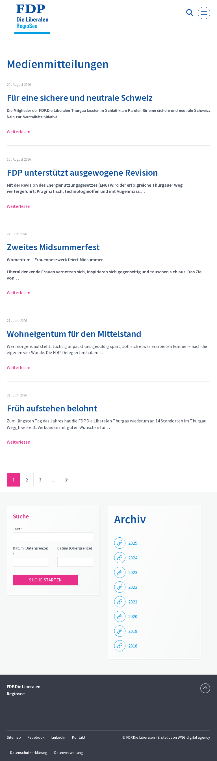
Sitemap (14, 737)
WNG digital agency (194, 737)
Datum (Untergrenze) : (30, 551)
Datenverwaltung (68, 752)
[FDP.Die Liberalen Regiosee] (34, 22)
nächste (66, 481)
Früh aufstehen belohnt (52, 408)
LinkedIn (58, 737)
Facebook (36, 737)
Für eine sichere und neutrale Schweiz (80, 97)
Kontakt (78, 737)
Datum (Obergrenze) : (74, 551)
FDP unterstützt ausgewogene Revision (82, 172)
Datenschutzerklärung (28, 752)
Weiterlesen (18, 131)
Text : (17, 528)
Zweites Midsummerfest (53, 247)
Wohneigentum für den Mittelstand (75, 333)
